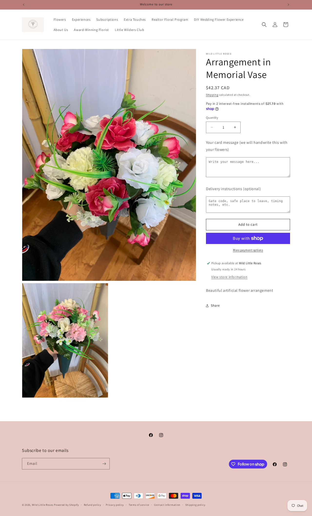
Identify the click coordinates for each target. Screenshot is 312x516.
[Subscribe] (104, 463)
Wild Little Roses (42, 504)
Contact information (167, 504)
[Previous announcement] (23, 4)
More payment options (248, 250)
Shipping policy (195, 504)
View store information (229, 277)
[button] (264, 24)
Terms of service (139, 504)
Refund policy (92, 504)
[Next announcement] (288, 4)
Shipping (212, 95)
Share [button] (215, 305)
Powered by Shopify (66, 504)
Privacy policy (115, 504)
